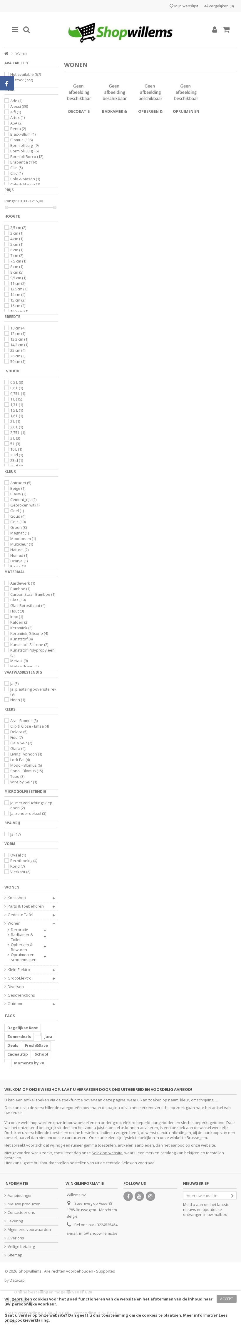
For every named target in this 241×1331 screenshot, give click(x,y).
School (41, 1054)
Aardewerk (22, 583)
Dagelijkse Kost (22, 1027)
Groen (18, 527)
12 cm (17, 333)
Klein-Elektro (19, 969)
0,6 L (16, 388)
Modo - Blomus (26, 765)
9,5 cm (18, 277)
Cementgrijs (23, 499)
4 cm (16, 238)
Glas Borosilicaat (27, 605)
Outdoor (15, 1003)
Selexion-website (107, 1152)
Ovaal (18, 855)
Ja (14, 683)
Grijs (18, 521)
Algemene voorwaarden (29, 1229)
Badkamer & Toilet (22, 937)
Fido (16, 737)
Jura (48, 1036)
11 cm (17, 283)
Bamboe (20, 588)
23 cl (16, 460)
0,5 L (16, 382)
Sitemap (15, 1255)
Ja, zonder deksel (28, 813)
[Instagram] (150, 1196)
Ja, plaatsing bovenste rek (33, 691)
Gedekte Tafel (20, 914)
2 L (15, 421)
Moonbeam (23, 538)
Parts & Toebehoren (26, 906)
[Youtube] (139, 1196)
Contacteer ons (21, 1212)
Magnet (19, 533)
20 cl (16, 454)
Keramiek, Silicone (29, 633)
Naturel (19, 549)
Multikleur (21, 544)
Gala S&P (21, 743)
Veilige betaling (21, 1246)
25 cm (17, 350)
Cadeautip (17, 1054)
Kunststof (21, 639)
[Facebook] (128, 1196)
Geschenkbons (21, 995)
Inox (16, 616)
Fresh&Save (36, 1045)
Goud (17, 516)
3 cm (16, 233)
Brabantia (23, 162)
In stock (21, 80)
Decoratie (79, 111)
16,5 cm (19, 311)
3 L (15, 438)
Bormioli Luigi (24, 145)
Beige (17, 488)
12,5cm (18, 289)
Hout (17, 611)
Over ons (16, 1238)
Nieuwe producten (24, 1204)
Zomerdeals (19, 1036)
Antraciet (20, 482)
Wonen (14, 923)
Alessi (19, 106)
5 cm (16, 244)
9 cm (16, 272)
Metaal (19, 660)
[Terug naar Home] (6, 53)
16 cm (17, 305)
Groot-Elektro (19, 978)
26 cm (17, 356)
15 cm (17, 300)
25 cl (16, 466)
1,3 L (16, 404)
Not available (25, 74)
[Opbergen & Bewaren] (150, 92)
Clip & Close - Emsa (29, 726)
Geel (17, 510)
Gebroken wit (24, 505)
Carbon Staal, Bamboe (32, 594)
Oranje (19, 560)
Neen (17, 699)
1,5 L (16, 410)
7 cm (16, 255)
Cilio (16, 167)
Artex (17, 117)
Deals (12, 1045)
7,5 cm (18, 261)
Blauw (18, 494)
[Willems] (120, 29)
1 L (16, 399)
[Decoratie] (79, 92)
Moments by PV (29, 1063)
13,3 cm (19, 339)
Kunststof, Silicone (29, 644)
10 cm (17, 328)
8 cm (16, 266)
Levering (15, 1221)
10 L (16, 449)
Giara (17, 748)
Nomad (19, 555)
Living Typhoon (26, 754)
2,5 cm (18, 227)
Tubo (17, 776)
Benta (18, 128)
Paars (18, 566)
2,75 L (17, 432)
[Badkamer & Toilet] (115, 92)
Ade (16, 100)
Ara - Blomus (24, 720)
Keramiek (21, 627)
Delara (18, 731)
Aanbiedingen (20, 1195)
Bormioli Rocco (26, 156)
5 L (15, 443)
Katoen (19, 622)
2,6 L (16, 427)
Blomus (21, 139)
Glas (18, 600)
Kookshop (17, 897)
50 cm (17, 361)
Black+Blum (23, 134)
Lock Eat (20, 759)
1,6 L (16, 415)
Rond (17, 866)
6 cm (16, 250)
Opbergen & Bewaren (22, 947)
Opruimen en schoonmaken (23, 957)
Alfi (15, 112)
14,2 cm (19, 344)
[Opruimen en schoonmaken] (186, 92)
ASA (16, 123)
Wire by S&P (23, 782)
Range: (10, 200)
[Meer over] (38, 1034)
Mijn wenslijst (185, 6)
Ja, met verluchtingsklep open (31, 805)
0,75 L (17, 393)
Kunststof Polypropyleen (32, 652)
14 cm (17, 294)
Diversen (16, 986)
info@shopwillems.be (98, 1233)
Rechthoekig (23, 860)
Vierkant (20, 871)
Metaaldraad (24, 666)
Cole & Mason (25, 178)
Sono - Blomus (26, 770)
